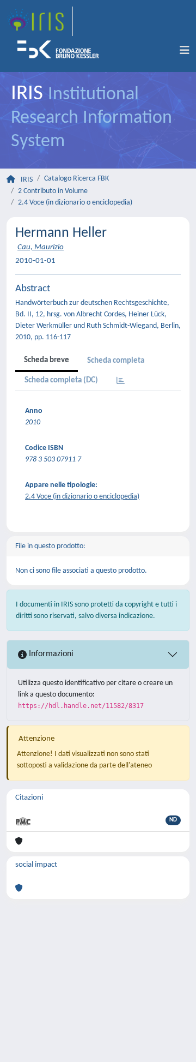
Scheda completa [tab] (115, 361)
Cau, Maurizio (40, 247)
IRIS (27, 180)
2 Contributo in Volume (53, 191)
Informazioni (50, 654)
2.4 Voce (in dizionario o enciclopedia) (75, 203)
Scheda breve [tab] (46, 360)
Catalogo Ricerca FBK (76, 179)
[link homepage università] (62, 50)
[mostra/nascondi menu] (184, 51)
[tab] (120, 381)
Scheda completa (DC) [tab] (61, 380)
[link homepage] (40, 21)
